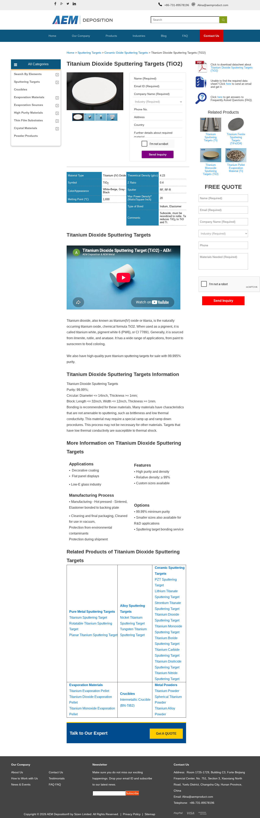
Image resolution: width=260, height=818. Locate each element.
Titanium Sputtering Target (88, 617)
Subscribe (132, 793)
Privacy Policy (132, 814)
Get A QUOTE (166, 733)
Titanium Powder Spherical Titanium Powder (168, 696)
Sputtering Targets (89, 52)
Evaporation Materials (86, 685)
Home (52, 35)
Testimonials (57, 778)
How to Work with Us (24, 778)
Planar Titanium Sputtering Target (93, 635)
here (228, 83)
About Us (17, 772)
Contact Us (211, 35)
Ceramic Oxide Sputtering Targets (126, 52)
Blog (164, 35)
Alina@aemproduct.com (212, 5)
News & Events (20, 784)
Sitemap (150, 814)
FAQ (185, 35)
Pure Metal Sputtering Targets (92, 611)
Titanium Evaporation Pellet (89, 691)
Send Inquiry (158, 154)
